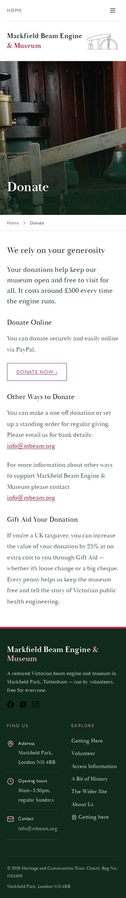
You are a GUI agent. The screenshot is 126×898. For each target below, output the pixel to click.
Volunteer (83, 753)
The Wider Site (89, 791)
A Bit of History (89, 779)
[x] (23, 704)
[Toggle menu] (112, 10)
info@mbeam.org (31, 446)
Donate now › (36, 372)
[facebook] (10, 704)
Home (14, 10)
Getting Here (87, 741)
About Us (82, 804)
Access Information (94, 766)
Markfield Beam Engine (44, 40)
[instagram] (35, 704)
